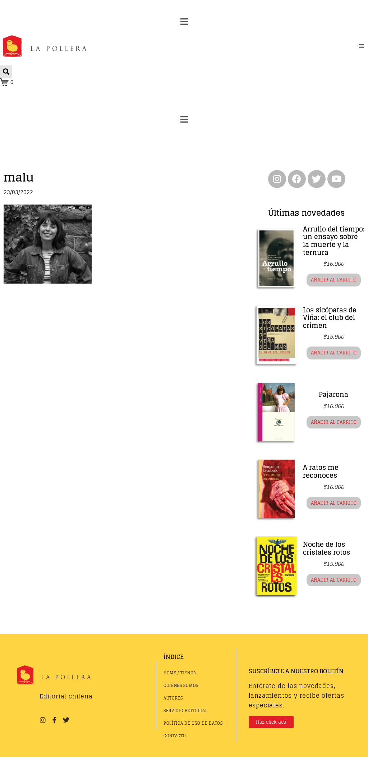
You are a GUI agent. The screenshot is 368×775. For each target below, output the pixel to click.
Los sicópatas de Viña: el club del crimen (329, 317)
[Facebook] (297, 179)
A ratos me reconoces (321, 471)
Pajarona (333, 394)
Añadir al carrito (333, 280)
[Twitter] (317, 179)
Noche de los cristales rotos (326, 548)
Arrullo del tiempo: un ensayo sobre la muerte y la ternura (333, 240)
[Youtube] (336, 179)
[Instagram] (277, 179)
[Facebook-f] (54, 720)
